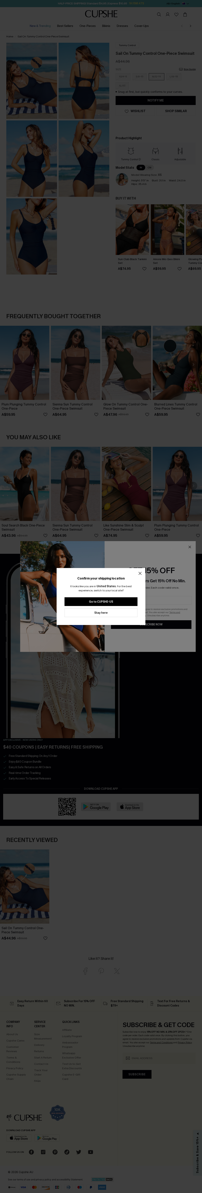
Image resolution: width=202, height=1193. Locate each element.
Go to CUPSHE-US (101, 602)
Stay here (101, 613)
